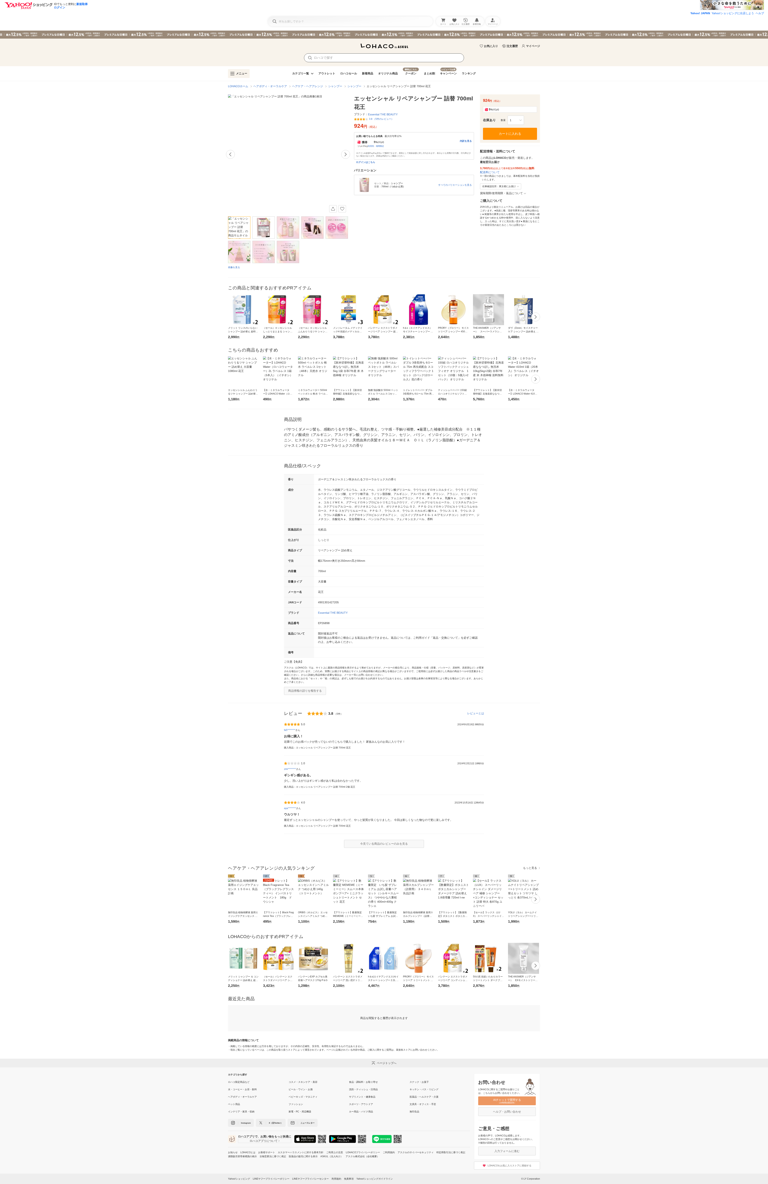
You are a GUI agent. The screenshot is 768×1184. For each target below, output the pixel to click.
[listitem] (258, 1082)
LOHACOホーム (238, 86)
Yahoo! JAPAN (700, 13)
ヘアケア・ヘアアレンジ (307, 86)
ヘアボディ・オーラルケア (270, 86)
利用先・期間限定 (376, 146)
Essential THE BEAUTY (333, 612)
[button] (516, 120)
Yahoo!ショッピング (239, 1179)
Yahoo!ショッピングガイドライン (374, 1179)
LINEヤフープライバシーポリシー (271, 1179)
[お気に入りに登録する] (342, 208)
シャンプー (335, 86)
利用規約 (336, 1179)
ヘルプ (760, 13)
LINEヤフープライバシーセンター (310, 1179)
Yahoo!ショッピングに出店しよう (733, 13)
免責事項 (349, 1179)
